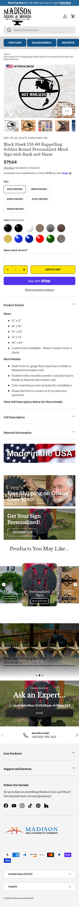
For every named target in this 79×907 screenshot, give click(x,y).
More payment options (39, 289)
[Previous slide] (4, 584)
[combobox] (39, 30)
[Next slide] (75, 584)
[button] (36, 675)
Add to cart (53, 269)
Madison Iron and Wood (22, 898)
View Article (11, 663)
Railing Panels (41, 42)
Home (7, 54)
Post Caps (15, 42)
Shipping (9, 167)
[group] (39, 650)
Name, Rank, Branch (15, 250)
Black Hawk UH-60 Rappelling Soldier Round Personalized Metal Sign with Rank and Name (38, 58)
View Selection (22, 532)
